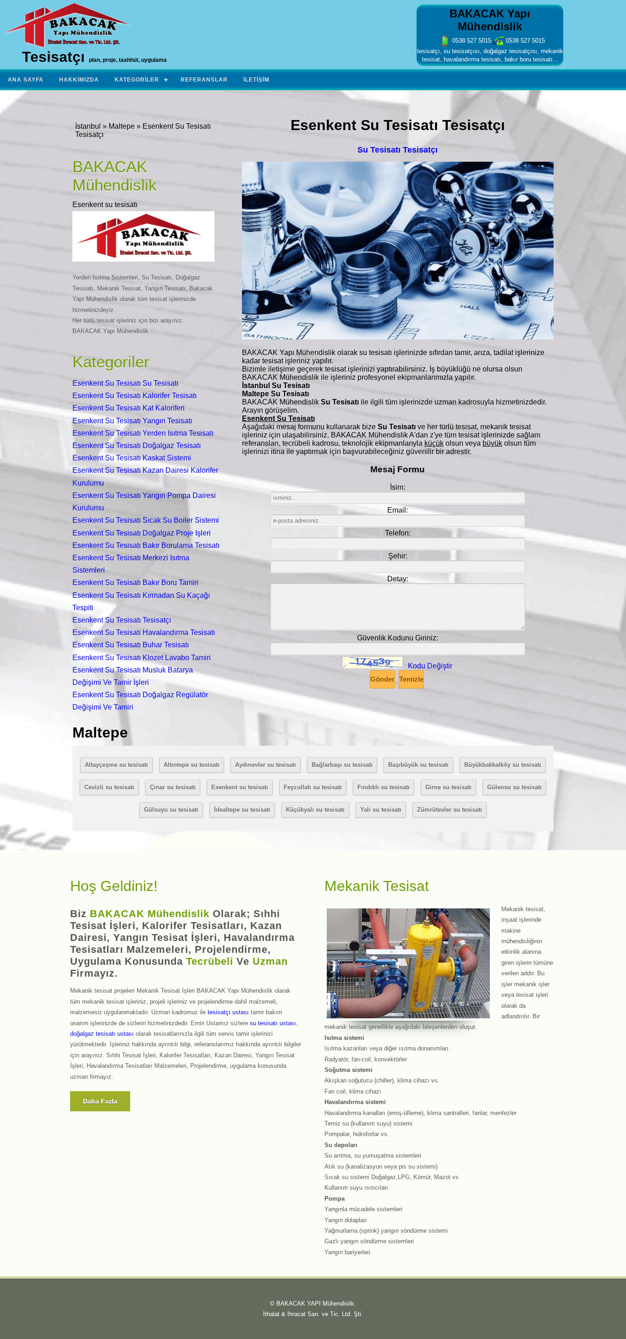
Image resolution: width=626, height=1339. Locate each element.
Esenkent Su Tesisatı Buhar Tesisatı (130, 645)
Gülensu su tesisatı (514, 787)
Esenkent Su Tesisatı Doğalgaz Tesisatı (136, 445)
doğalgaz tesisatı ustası (102, 1033)
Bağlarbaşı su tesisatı (342, 764)
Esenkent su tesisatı (239, 787)
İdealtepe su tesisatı (242, 809)
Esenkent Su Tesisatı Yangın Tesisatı (132, 421)
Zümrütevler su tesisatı (449, 809)
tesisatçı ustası (228, 1012)
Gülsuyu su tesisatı (171, 809)
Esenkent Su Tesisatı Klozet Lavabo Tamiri (141, 657)
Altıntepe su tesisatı (192, 764)
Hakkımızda (79, 80)
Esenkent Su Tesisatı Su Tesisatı (125, 383)
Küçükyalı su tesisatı (315, 809)
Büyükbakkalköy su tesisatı (502, 764)
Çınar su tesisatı (173, 787)
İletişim (256, 80)
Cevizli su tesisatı (109, 787)
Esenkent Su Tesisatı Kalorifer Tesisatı (134, 395)
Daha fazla (100, 1101)
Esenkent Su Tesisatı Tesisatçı (121, 620)
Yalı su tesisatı (380, 809)
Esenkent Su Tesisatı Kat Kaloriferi (128, 408)
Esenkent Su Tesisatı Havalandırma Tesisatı (143, 632)
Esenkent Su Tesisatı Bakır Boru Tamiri (135, 582)
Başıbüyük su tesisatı (418, 764)
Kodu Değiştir (430, 666)
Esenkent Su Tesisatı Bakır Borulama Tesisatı (146, 545)
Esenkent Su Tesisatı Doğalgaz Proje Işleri (141, 533)
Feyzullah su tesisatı (313, 787)
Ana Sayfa (26, 80)
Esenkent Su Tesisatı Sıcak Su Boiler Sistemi (145, 520)
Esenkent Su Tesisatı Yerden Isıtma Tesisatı (143, 433)
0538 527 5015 (470, 40)
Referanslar (204, 80)
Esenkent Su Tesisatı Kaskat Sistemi (131, 458)
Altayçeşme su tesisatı (116, 764)
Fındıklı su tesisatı (383, 787)
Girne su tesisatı (448, 787)
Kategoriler (137, 80)
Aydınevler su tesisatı (265, 764)
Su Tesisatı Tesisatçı (397, 149)
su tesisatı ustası (273, 1023)
